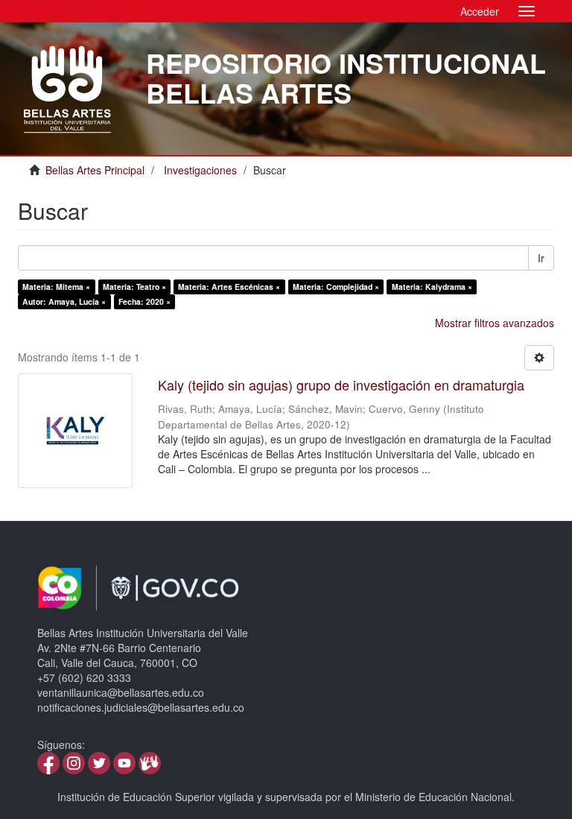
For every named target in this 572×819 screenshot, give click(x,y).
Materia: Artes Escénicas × (229, 286)
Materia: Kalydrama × (432, 286)
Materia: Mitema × (56, 286)
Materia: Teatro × (134, 286)
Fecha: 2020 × (144, 301)
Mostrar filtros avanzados (494, 322)
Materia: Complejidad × (336, 286)
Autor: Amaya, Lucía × (64, 301)
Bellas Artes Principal (94, 169)
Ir (541, 257)
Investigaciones (200, 169)
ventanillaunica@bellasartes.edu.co (120, 692)
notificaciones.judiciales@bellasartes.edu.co (140, 707)
